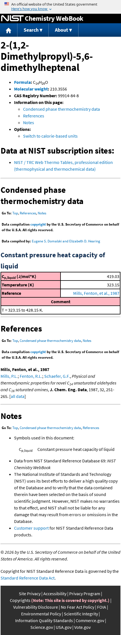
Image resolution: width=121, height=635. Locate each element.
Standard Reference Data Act (28, 578)
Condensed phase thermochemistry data (61, 109)
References (33, 116)
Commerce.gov (90, 620)
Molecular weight (31, 89)
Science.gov (41, 627)
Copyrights (20, 600)
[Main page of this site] (8, 30)
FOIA (101, 607)
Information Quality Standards (44, 620)
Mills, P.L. (9, 376)
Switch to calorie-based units (50, 136)
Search (31, 30)
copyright (38, 224)
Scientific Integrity (81, 614)
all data (17, 396)
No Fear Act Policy (77, 607)
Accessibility (54, 593)
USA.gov (63, 627)
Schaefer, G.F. (57, 376)
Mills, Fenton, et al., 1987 (96, 293)
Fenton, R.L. (31, 376)
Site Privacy (30, 593)
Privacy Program (84, 593)
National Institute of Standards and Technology (12, 18)
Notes (28, 122)
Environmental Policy (41, 614)
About (61, 30)
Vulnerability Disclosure (35, 607)
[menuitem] (8, 30)
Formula (22, 82)
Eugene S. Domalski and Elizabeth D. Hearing (66, 241)
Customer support (31, 528)
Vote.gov (82, 627)
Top (15, 213)
